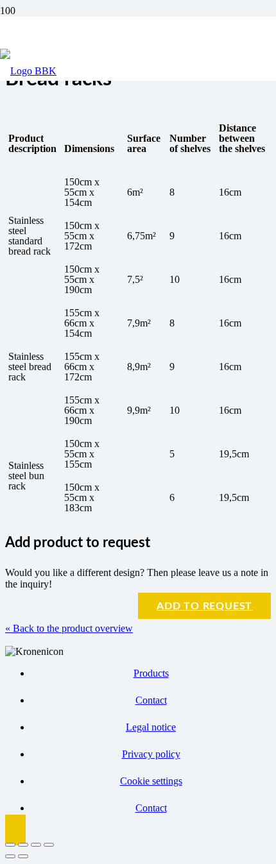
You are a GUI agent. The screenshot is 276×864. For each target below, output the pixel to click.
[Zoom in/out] (10, 845)
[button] (15, 830)
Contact (151, 700)
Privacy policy (151, 754)
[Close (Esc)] (49, 845)
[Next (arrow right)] (23, 856)
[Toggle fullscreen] (23, 845)
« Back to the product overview (69, 628)
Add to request (204, 606)
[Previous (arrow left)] (10, 856)
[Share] (36, 845)
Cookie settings (151, 780)
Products (151, 673)
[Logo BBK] (28, 70)
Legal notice (151, 727)
